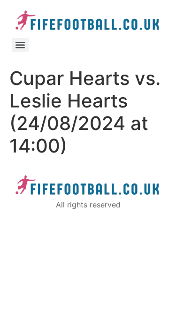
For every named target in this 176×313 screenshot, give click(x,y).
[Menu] (20, 45)
